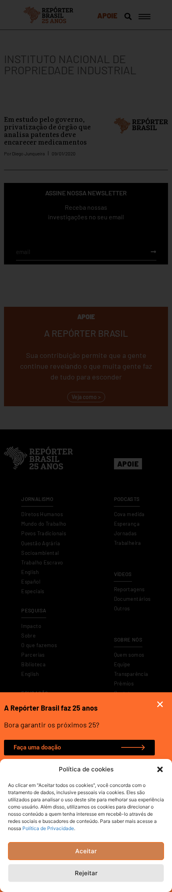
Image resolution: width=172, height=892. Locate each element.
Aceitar (86, 851)
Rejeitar (86, 873)
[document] (86, 446)
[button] (160, 769)
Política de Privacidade (48, 828)
